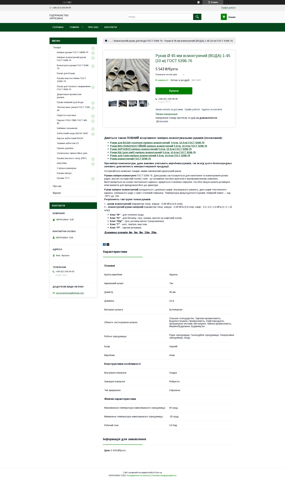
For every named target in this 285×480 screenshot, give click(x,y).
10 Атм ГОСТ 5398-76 (191, 142)
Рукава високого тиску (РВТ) (72, 158)
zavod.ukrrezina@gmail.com (70, 293)
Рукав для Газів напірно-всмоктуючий (133, 155)
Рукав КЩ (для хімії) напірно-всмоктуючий (136, 152)
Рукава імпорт (64, 173)
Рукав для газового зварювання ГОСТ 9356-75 (73, 88)
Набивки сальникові (67, 128)
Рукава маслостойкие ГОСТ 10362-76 (71, 79)
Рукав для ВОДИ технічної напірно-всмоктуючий (140, 142)
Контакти (110, 27)
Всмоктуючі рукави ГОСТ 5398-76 (73, 67)
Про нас (93, 27)
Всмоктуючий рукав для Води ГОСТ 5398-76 (138, 41)
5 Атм (174, 142)
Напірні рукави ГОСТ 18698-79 (72, 52)
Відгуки (57, 193)
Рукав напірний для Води (70, 102)
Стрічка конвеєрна (66, 168)
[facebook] (104, 245)
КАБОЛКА (62, 163)
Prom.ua (158, 472)
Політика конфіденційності (163, 475)
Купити (174, 90)
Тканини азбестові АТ (68, 143)
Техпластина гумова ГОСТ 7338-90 (73, 108)
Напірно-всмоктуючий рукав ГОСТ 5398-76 (71, 58)
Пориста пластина (66, 115)
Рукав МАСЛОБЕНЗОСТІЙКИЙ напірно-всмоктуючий (141, 146)
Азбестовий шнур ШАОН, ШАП (72, 133)
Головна (57, 27)
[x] (108, 245)
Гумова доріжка (65, 148)
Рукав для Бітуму (66, 73)
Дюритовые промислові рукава (69, 96)
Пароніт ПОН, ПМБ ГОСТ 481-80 (72, 121)
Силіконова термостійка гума (72, 153)
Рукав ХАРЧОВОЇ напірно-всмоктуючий (134, 149)
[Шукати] (197, 17)
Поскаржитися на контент (138, 475)
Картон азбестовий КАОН (70, 138)
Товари (74, 27)
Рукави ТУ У (63, 178)
